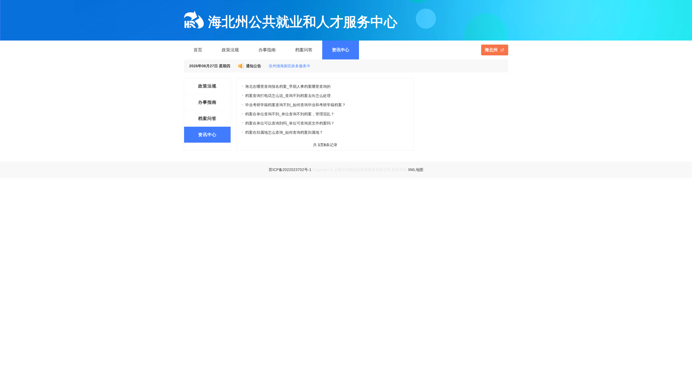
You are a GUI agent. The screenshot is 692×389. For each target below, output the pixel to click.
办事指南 (267, 50)
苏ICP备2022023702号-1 (290, 169)
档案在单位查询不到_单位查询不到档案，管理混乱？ (289, 114)
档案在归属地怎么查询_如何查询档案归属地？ (284, 132)
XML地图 (415, 169)
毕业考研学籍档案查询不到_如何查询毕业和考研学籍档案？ (295, 105)
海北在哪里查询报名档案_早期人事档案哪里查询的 (288, 86)
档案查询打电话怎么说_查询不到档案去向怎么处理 (288, 95)
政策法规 (230, 50)
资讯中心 (340, 50)
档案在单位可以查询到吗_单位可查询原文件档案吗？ (289, 123)
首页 (198, 50)
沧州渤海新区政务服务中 (289, 66)
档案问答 (303, 50)
